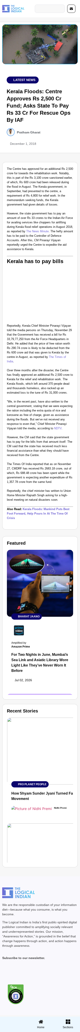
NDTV (58, 428)
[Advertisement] (40, 293)
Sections (13, 1029)
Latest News (24, 80)
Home (40, 1027)
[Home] (41, 1022)
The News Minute (37, 231)
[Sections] (13, 1020)
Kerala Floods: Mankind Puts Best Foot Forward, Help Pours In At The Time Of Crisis (38, 513)
